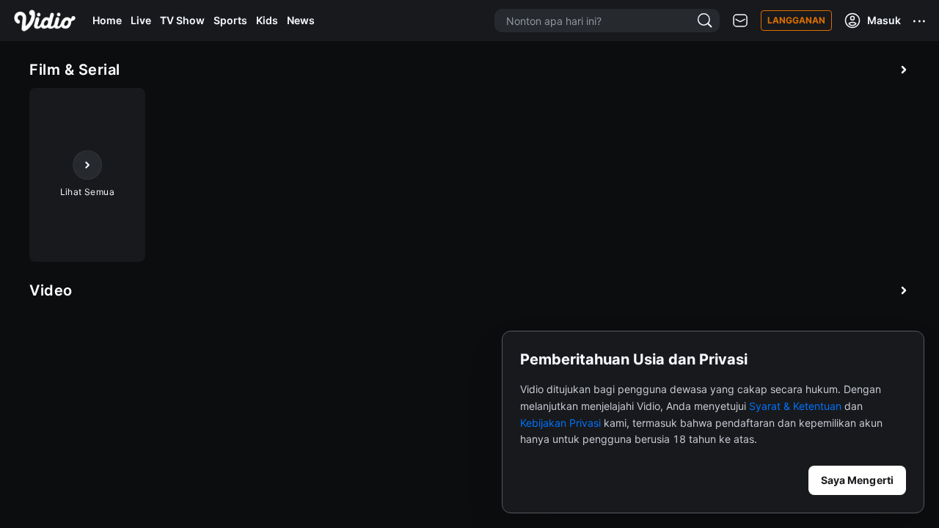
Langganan (796, 20)
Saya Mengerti (857, 480)
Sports (230, 20)
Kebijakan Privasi (560, 423)
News (301, 20)
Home (107, 20)
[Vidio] (45, 20)
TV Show (182, 20)
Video (51, 290)
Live (141, 20)
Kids (267, 20)
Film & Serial (74, 69)
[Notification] (740, 21)
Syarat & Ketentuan (795, 406)
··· (920, 20)
